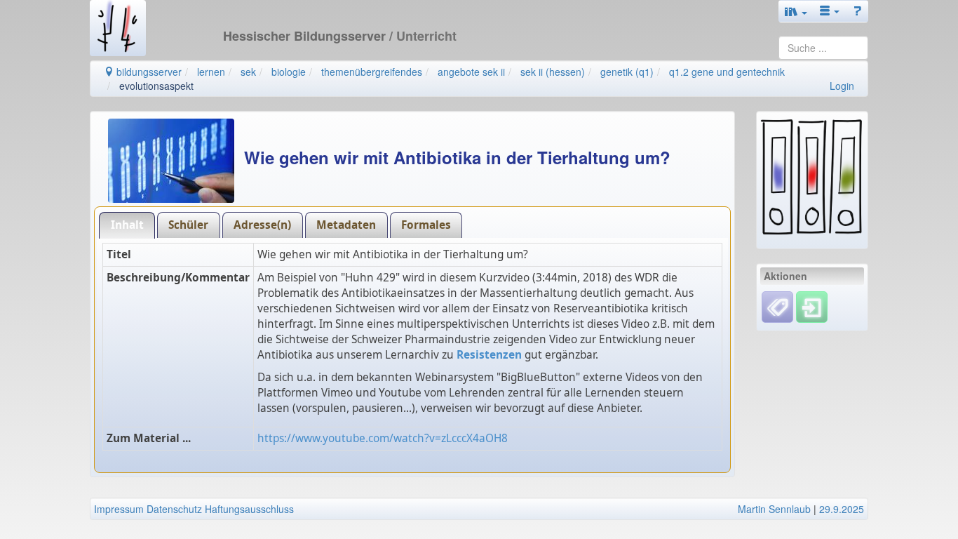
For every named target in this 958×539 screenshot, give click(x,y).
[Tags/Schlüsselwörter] (777, 307)
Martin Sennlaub (774, 509)
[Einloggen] (812, 305)
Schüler (188, 225)
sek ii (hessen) (552, 72)
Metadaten (346, 225)
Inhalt (127, 225)
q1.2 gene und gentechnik (727, 72)
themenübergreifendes (371, 72)
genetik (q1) (627, 72)
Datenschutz (174, 509)
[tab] (127, 225)
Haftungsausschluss (249, 509)
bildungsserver (148, 72)
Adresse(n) (262, 225)
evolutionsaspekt (156, 86)
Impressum (119, 509)
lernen (211, 72)
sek (248, 72)
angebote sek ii (471, 72)
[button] (796, 11)
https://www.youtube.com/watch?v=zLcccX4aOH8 (382, 438)
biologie (288, 72)
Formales (426, 225)
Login (842, 86)
